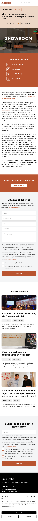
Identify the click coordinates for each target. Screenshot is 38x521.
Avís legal (14, 263)
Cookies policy (31, 496)
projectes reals (6, 110)
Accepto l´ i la (18, 263)
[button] (5, 496)
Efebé (5, 9)
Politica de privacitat (10, 259)
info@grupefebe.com (9, 489)
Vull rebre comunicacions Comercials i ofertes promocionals (18, 267)
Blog (10, 9)
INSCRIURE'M (19, 185)
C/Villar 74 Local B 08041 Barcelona (15, 483)
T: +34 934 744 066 (8, 487)
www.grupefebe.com (9, 491)
